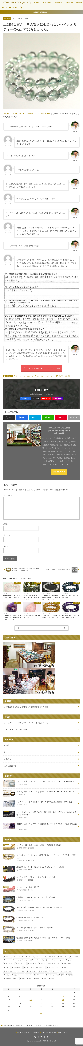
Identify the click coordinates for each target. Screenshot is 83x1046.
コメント (7, 495)
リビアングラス (67, 971)
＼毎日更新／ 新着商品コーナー (41, 12)
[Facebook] (3, 7)
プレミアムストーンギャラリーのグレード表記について (26, 722)
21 (52, 1003)
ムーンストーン (10, 971)
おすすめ (8, 956)
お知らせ (7, 752)
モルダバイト (33, 971)
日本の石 (8, 978)
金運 (45, 978)
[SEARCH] (20, 7)
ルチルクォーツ (18, 975)
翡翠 (30, 978)
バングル (43, 964)
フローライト (18, 967)
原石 (62, 975)
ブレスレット (51, 376)
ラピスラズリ (45, 971)
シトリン (36, 960)
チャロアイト (22, 964)
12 (31, 999)
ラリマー (55, 971)
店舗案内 (36, 2)
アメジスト (30, 956)
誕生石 (37, 978)
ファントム (40, 376)
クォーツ (8, 960)
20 (42, 1003)
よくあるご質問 (69, 2)
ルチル (8, 975)
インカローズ (42, 956)
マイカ (66, 967)
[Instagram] (13, 7)
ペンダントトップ (54, 967)
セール (70, 960)
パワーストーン (54, 964)
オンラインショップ (47, 2)
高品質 (68, 376)
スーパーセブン (58, 960)
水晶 (16, 978)
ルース (29, 975)
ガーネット (75, 956)
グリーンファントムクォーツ (24, 376)
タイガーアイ (10, 964)
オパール (52, 956)
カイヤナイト (64, 956)
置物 (23, 978)
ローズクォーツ (52, 975)
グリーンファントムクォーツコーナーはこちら (41, 368)
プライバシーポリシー (48, 1032)
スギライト (46, 960)
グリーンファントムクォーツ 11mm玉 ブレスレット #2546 (26, 113)
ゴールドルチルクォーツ (22, 960)
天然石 (61, 376)
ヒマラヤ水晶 (68, 964)
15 (63, 999)
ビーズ (8, 967)
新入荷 (6, 745)
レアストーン (39, 975)
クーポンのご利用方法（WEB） (16, 729)
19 (31, 1003)
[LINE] (16, 7)
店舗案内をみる (59, 471)
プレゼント (41, 967)
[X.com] (6, 7)
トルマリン (33, 964)
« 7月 (40, 1013)
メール (6, 535)
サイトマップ (62, 1032)
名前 (5, 524)
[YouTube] (10, 7)
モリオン (21, 971)
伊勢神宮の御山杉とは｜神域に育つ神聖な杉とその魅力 (26, 707)
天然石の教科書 (10, 766)
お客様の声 (79, 2)
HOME (5, 1025)
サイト (6, 546)
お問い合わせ (58, 2)
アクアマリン (19, 956)
